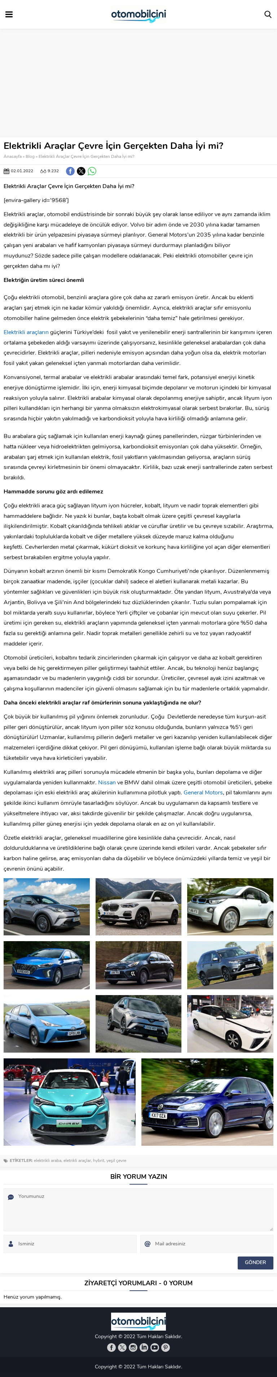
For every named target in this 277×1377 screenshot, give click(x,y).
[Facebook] (111, 1347)
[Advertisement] (138, 83)
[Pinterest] (165, 1347)
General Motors (203, 793)
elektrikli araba (47, 1161)
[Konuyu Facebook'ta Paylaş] (70, 171)
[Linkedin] (144, 1347)
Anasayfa (13, 157)
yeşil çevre (116, 1161)
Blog (30, 157)
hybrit (98, 1161)
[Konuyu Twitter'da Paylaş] (81, 171)
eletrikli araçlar (77, 1161)
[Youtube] (154, 1347)
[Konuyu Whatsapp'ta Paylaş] (92, 171)
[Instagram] (133, 1347)
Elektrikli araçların (26, 333)
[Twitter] (122, 1347)
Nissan (107, 783)
